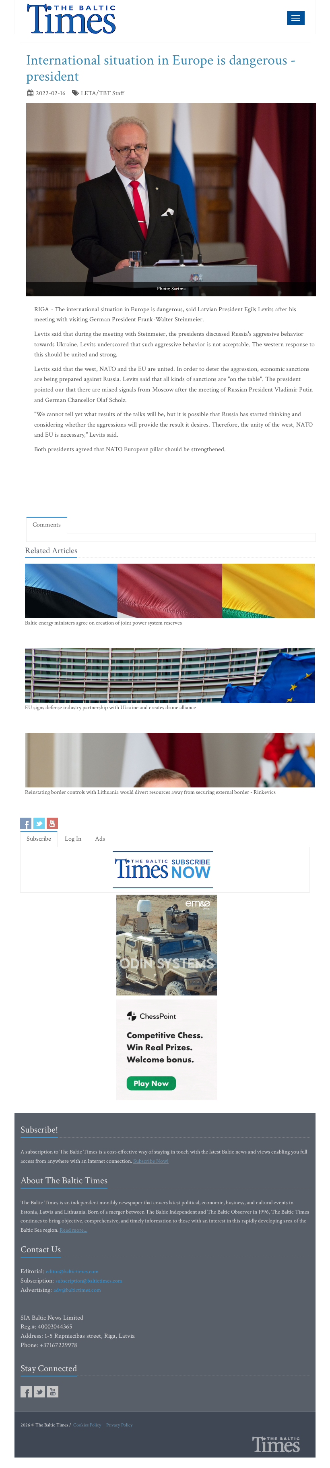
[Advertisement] (172, 487)
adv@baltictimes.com (77, 1290)
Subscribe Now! (151, 1161)
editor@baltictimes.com (72, 1271)
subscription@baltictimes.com (89, 1281)
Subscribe (39, 839)
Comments (47, 525)
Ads (100, 839)
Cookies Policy (87, 1425)
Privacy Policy (119, 1425)
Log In (73, 839)
